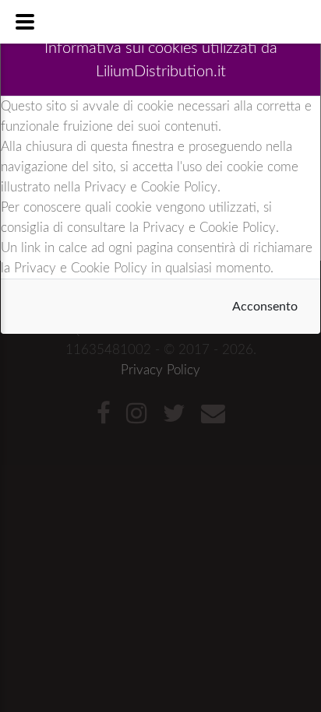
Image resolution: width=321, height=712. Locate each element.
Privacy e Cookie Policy (150, 187)
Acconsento (265, 306)
